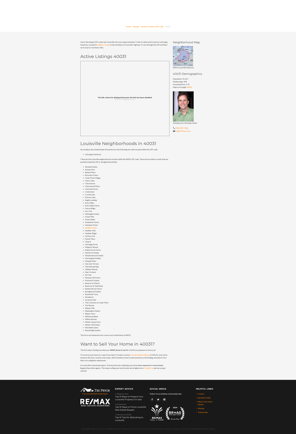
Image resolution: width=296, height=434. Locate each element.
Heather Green (91, 228)
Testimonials (203, 412)
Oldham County (103, 45)
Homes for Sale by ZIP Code (152, 26)
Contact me (148, 368)
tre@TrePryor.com (183, 131)
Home (128, 26)
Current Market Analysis (140, 355)
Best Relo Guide (204, 398)
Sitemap (201, 408)
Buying (136, 26)
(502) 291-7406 (182, 128)
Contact (201, 394)
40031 (189, 87)
